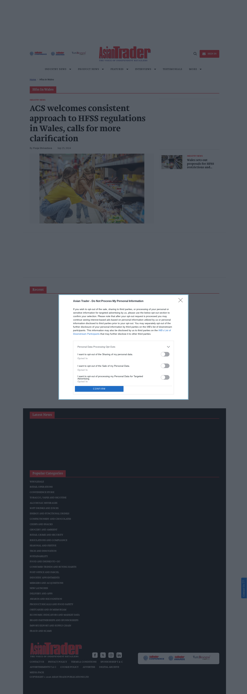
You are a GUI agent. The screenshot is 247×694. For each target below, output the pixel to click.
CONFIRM (99, 389)
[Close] (181, 301)
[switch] (165, 354)
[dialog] (123, 347)
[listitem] (123, 347)
